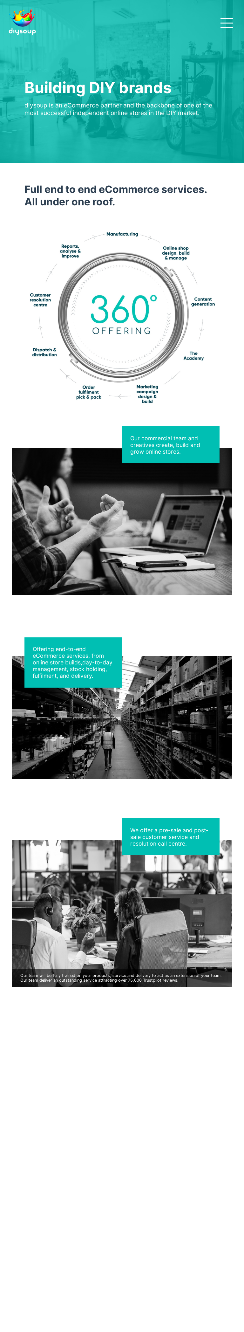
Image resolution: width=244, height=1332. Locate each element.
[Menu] (228, 22)
